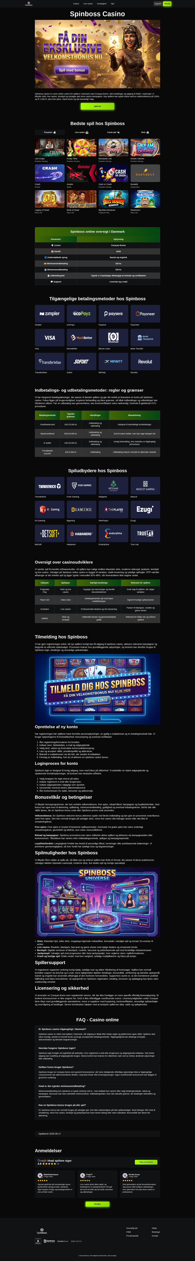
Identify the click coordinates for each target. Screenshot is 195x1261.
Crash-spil (111, 132)
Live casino (80, 132)
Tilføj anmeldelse (146, 1162)
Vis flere (97, 1204)
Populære (48, 132)
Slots (143, 132)
